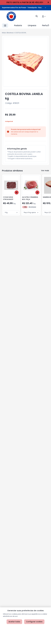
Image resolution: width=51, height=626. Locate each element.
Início (4, 33)
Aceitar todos (14, 621)
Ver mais (45, 170)
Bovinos (10, 33)
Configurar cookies (34, 621)
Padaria (18, 25)
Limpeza (32, 25)
